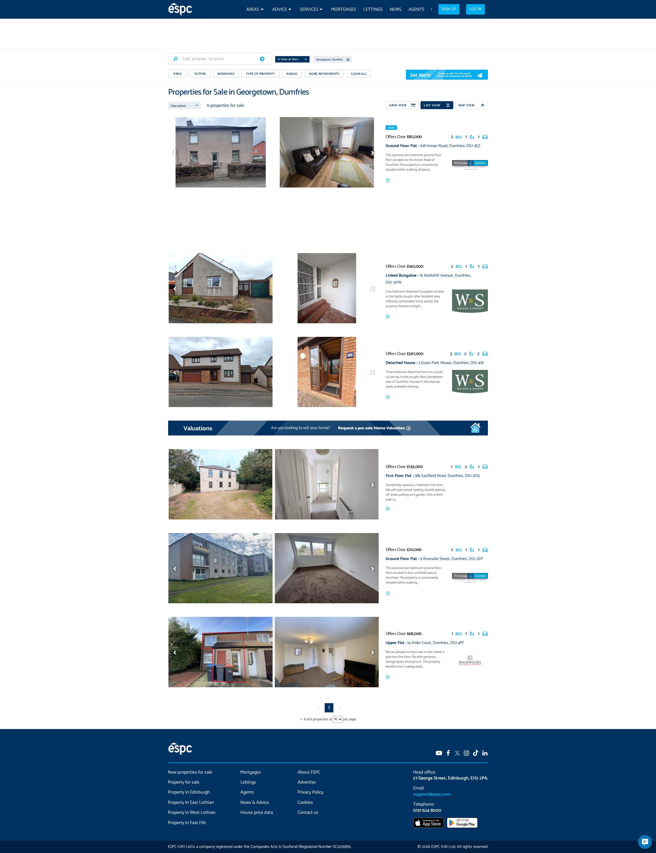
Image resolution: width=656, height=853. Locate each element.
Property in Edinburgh (189, 792)
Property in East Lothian (191, 802)
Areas (252, 9)
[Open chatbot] (645, 842)
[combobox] (220, 59)
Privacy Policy (310, 792)
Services (309, 9)
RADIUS (291, 73)
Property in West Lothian (192, 812)
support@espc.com (431, 794)
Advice (279, 9)
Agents (416, 9)
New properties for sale (190, 772)
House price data (256, 812)
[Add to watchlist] (388, 180)
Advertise (307, 782)
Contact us (308, 812)
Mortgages (343, 9)
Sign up (449, 9)
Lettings (373, 9)
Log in (475, 9)
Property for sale (183, 782)
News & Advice (254, 802)
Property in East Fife (187, 823)
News (395, 9)
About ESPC (309, 772)
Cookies (305, 802)
